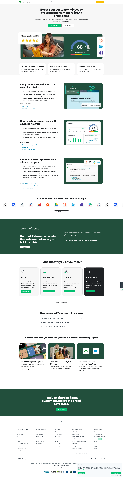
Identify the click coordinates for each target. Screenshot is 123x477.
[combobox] (21, 458)
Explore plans (68, 25)
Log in (93, 1)
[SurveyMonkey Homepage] (25, 2)
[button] (61, 318)
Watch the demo (55, 372)
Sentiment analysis (26, 147)
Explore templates (26, 369)
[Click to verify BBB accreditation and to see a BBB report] (46, 472)
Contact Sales (88, 1)
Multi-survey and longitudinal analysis (31, 145)
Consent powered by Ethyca (115, 475)
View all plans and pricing (61, 302)
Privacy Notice (81, 469)
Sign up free (100, 2)
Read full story (25, 247)
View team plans (69, 291)
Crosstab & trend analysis (28, 149)
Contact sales (91, 291)
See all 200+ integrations (61, 211)
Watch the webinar (85, 374)
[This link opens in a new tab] (92, 458)
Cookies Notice (88, 469)
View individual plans (49, 291)
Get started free (54, 25)
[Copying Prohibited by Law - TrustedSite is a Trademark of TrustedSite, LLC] (59, 472)
